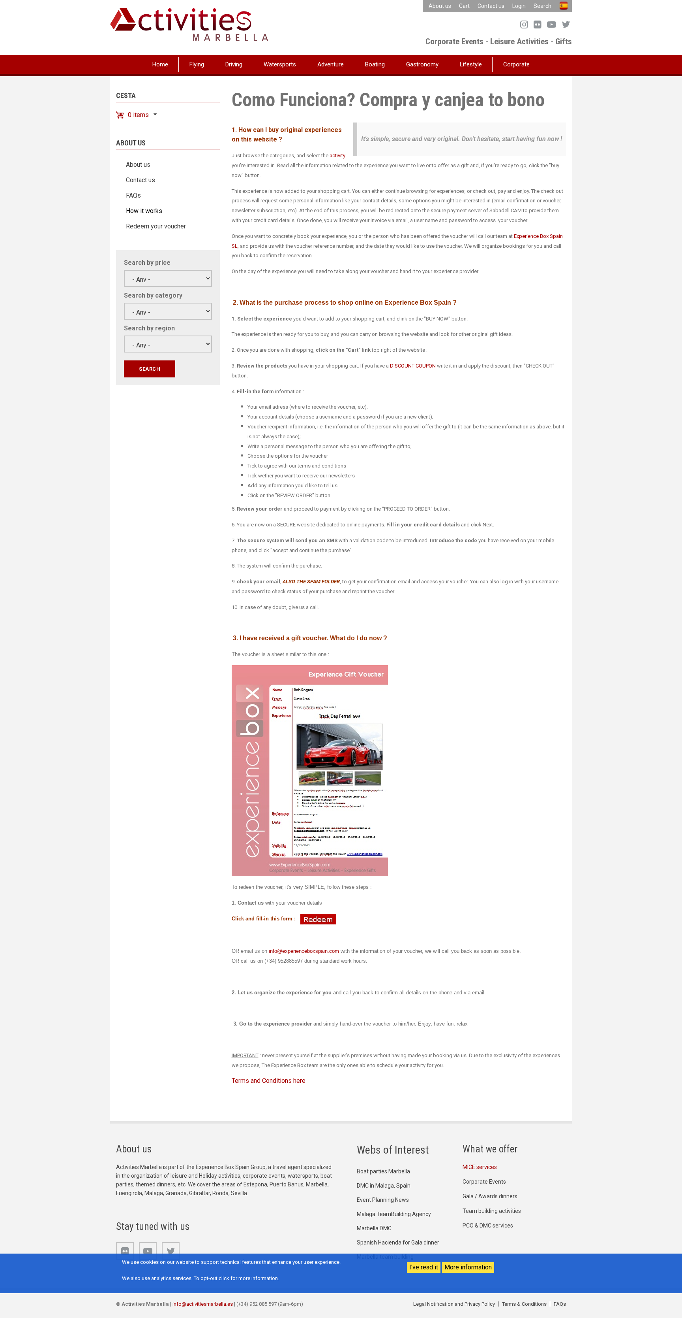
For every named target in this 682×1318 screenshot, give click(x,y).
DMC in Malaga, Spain (383, 1185)
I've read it (423, 1267)
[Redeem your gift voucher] (318, 919)
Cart (464, 6)
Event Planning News (383, 1200)
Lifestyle (471, 64)
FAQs (133, 195)
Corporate (516, 64)
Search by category (153, 295)
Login (519, 6)
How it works (144, 211)
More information (468, 1267)
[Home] (189, 24)
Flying (196, 64)
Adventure (330, 64)
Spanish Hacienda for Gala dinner (398, 1242)
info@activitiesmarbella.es (202, 1304)
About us (440, 6)
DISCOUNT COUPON (413, 366)
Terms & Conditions (524, 1304)
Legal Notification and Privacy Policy (454, 1304)
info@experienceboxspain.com (304, 951)
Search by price (147, 262)
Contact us (491, 6)
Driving (233, 64)
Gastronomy (422, 64)
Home (160, 64)
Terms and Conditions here (268, 1080)
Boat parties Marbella (383, 1171)
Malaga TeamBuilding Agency (394, 1214)
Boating (375, 64)
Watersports (280, 64)
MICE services (480, 1167)
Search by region (149, 328)
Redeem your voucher (156, 226)
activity (337, 155)
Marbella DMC (374, 1228)
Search (542, 6)
